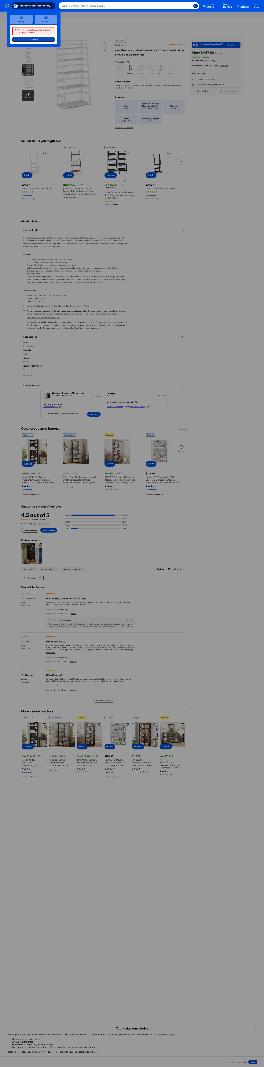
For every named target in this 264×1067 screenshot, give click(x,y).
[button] (226, 5)
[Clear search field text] (189, 5)
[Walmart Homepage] (6, 5)
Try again (34, 39)
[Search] (195, 6)
